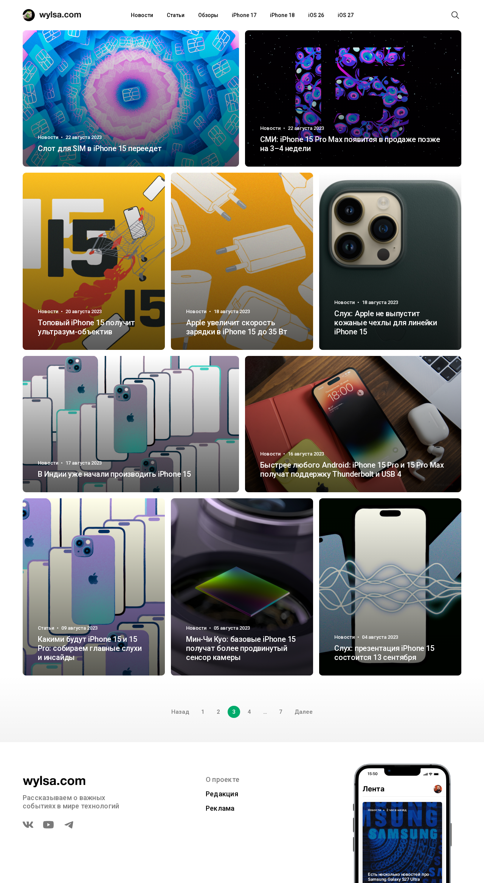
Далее (304, 711)
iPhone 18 (282, 15)
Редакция (222, 794)
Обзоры (208, 15)
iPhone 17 (244, 15)
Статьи (176, 15)
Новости (142, 15)
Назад (180, 711)
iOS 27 (346, 15)
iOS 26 (316, 15)
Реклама (220, 808)
